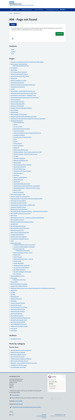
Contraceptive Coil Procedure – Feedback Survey (23, 95)
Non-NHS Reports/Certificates (18, 226)
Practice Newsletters (18, 263)
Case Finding (14, 70)
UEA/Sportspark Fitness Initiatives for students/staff (26, 186)
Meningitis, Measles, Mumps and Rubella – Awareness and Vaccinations (29, 211)
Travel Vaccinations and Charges (19, 307)
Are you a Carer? (17, 126)
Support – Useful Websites (20, 177)
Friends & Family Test (18, 249)
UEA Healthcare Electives (17, 315)
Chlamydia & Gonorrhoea (17, 82)
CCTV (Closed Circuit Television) (19, 72)
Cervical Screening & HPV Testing (19, 74)
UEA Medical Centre (16, 339)
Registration (14, 290)
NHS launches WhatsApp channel (19, 361)
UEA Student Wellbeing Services (21, 183)
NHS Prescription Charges (17, 220)
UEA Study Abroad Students (18, 322)
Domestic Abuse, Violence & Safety (22, 137)
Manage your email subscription (19, 209)
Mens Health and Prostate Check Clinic (21, 213)
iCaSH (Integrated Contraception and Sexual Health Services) (26, 198)
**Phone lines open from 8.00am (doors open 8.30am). (26, 407)
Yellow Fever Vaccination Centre (19, 326)
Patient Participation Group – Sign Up (23, 259)
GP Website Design (58, 414)
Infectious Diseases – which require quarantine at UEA (27, 152)
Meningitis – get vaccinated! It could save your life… (24, 363)
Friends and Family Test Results (21, 265)
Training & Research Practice (52, 9)
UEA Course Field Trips (16, 313)
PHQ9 (12, 241)
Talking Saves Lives (18, 179)
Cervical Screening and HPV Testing (20, 76)
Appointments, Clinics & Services (19, 64)
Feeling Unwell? (17, 143)
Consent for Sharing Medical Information (24, 247)
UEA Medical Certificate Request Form (20, 318)
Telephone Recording (16, 299)
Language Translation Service (18, 207)
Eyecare (15, 141)
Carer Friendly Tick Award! (17, 356)
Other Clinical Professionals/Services (20, 232)
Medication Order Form (19, 279)
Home (11, 9)
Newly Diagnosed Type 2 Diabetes (22, 164)
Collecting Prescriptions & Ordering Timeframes (23, 84)
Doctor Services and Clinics (17, 101)
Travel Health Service (16, 305)
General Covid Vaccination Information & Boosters (24, 116)
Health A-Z (16, 147)
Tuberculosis (16, 181)
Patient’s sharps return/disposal (19, 236)
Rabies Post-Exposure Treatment (19, 284)
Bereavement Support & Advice (21, 128)
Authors (13, 51)
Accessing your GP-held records (19, 365)
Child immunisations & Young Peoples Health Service (27, 133)
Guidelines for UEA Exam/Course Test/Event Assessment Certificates (28, 118)
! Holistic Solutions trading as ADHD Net (21, 359)
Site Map (13, 292)
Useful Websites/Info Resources (18, 324)
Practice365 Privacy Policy (41, 416)
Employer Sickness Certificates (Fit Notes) (21, 108)
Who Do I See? (17, 190)
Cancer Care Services (18, 131)
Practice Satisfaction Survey (18, 276)
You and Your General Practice (21, 267)
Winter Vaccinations (18, 192)
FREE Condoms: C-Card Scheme (19, 114)
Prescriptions (14, 278)
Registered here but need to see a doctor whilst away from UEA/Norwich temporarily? (33, 288)
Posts (12, 53)
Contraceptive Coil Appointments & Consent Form (24, 93)
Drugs (14, 139)
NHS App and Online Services (21, 65)
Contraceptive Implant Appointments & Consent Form (25, 97)
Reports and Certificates (19, 167)
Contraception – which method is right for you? (23, 91)
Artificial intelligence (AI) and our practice (24, 244)
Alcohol (15, 124)
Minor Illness (14, 215)
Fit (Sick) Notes (14, 112)
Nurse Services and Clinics (17, 230)
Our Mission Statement (19, 269)
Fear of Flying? (14, 110)
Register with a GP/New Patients (19, 286)
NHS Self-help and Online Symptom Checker (22, 222)
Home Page (60, 33)
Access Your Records (18, 122)
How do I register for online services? (20, 196)
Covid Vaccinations (15, 99)
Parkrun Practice (17, 257)
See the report (52, 388)
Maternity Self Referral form (20, 160)
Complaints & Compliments (18, 87)
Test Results (13, 301)
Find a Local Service (18, 145)
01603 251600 (18, 401)
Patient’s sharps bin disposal (18, 352)
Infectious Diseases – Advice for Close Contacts (25, 154)
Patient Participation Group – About (22, 252)
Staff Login (44, 417)
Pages (12, 49)
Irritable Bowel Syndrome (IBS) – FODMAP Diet (23, 205)
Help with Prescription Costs (18, 194)
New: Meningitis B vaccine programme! (21, 350)
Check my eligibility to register (18, 80)
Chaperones (14, 78)
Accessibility (44, 414)
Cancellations (14, 68)
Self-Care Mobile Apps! (19, 169)
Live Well (15, 156)
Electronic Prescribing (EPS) (17, 104)
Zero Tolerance (17, 274)
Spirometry (16, 175)
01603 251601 (19, 404)
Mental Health (17, 162)
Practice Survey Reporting (23, 250)
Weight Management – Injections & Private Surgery (26, 188)
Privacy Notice (14, 282)
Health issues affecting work (20, 150)
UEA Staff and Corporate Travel (19, 320)
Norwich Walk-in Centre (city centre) (20, 228)
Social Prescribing (17, 173)
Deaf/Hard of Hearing (19, 135)
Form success (14, 328)
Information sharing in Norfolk (19, 203)
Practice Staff (16, 255)
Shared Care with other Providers (22, 171)
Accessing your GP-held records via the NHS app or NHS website (27, 62)
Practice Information (39, 9)
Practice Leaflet (17, 261)
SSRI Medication (15, 296)
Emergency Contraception (17, 106)
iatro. (65, 414)
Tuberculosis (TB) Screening (18, 309)
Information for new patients (18, 200)
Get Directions (16, 395)
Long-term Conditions (19, 158)
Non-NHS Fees (14, 224)
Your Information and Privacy (18, 367)
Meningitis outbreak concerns (18, 354)
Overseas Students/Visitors (17, 234)
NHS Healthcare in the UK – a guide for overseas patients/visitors (27, 217)
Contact (17, 9)
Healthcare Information (27, 9)
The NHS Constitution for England (22, 271)
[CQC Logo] (52, 377)
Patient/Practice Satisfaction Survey (20, 239)
